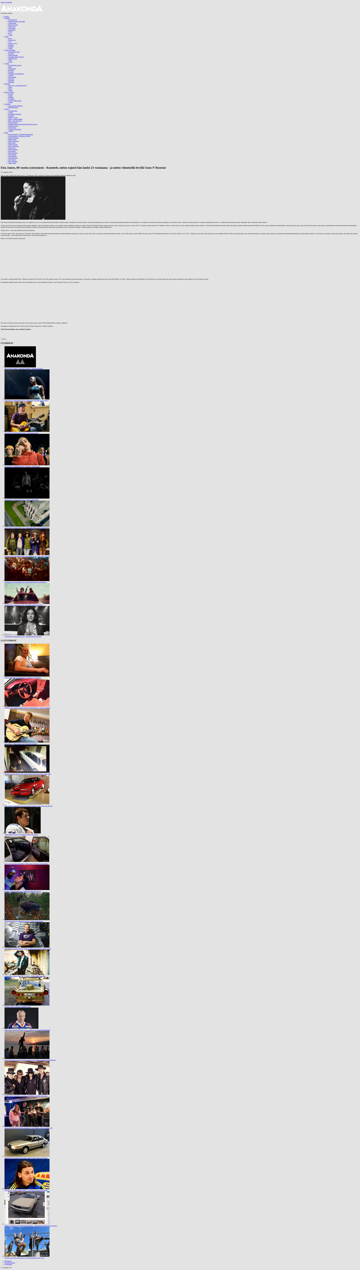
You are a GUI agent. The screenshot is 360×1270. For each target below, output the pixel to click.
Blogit (10, 67)
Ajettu (10, 60)
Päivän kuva (12, 40)
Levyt (10, 33)
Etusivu (6, 16)
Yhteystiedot (8, 1264)
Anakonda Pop (12, 111)
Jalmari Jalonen (12, 144)
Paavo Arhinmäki (13, 146)
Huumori (11, 45)
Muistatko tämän (13, 107)
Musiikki (7, 18)
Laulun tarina (12, 23)
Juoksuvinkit (12, 68)
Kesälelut (11, 116)
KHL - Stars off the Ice (15, 121)
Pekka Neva (11, 148)
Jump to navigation (6, 2)
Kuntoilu (11, 72)
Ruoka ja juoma (9, 92)
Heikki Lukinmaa (13, 141)
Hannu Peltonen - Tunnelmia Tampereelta (20, 134)
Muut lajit (11, 79)
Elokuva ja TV (12, 43)
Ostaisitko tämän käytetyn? (16, 57)
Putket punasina (13, 122)
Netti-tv (6, 109)
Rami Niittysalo (13, 158)
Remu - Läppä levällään (15, 119)
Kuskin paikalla (13, 55)
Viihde (6, 36)
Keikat (10, 31)
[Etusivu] (22, 11)
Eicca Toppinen (13, 161)
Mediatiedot (8, 1261)
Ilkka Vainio (11, 143)
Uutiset (10, 35)
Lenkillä (10, 75)
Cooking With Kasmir (14, 101)
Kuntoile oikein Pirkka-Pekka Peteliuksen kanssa (22, 124)
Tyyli (9, 42)
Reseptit (10, 94)
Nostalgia (11, 53)
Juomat (10, 95)
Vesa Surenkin (12, 156)
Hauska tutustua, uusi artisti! (16, 21)
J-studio (10, 112)
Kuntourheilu (12, 77)
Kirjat (10, 38)
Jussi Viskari (12, 160)
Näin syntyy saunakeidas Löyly (17, 85)
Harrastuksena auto (14, 52)
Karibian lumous (13, 126)
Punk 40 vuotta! (13, 25)
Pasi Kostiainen (12, 153)
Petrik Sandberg (13, 149)
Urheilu (6, 63)
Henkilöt (10, 97)
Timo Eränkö (12, 154)
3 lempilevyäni (12, 20)
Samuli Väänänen (13, 138)
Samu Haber (12, 151)
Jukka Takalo (12, 163)
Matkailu (7, 84)
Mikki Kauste (12, 139)
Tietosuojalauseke (9, 1263)
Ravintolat (11, 99)
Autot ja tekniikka (9, 50)
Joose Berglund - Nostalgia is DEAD (19, 136)
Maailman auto (12, 58)
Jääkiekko (11, 82)
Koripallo (11, 70)
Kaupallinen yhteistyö (14, 114)
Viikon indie (12, 28)
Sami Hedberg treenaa (14, 65)
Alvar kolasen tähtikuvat (15, 106)
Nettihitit (10, 47)
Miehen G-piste (12, 117)
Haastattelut (11, 30)
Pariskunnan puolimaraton (16, 74)
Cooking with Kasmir (14, 129)
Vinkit (10, 87)
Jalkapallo (11, 80)
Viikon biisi (11, 26)
